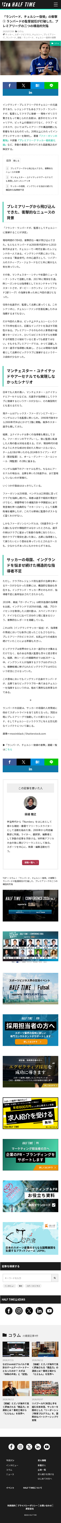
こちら (8, 749)
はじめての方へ (45, 1478)
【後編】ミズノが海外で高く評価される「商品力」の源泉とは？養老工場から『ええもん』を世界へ (45, 1369)
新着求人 (42, 1465)
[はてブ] (37, 85)
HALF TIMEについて (32, 1487)
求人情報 (42, 1460)
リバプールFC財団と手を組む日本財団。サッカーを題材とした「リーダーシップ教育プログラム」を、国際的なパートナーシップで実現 (45, 1412)
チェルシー (37, 34)
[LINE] (51, 85)
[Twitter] (23, 85)
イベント (10, 1487)
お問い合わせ (46, 1505)
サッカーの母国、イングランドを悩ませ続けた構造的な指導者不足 (29, 188)
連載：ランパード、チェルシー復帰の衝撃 (36, 37)
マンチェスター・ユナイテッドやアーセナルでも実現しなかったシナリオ (29, 179)
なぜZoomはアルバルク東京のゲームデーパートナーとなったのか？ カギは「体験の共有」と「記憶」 (16, 1369)
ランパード (11, 37)
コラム (21, 31)
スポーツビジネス (23, 34)
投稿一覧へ (30, 862)
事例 (20, 1286)
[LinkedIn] (30, 92)
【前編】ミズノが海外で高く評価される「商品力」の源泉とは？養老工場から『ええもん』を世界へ (16, 1408)
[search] (55, 1278)
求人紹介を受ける (46, 1474)
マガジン (10, 1460)
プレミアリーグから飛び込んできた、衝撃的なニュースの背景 (29, 170)
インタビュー (9, 1286)
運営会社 (30, 1508)
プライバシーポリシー (27, 1505)
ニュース (10, 1474)
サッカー (9, 34)
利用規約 (11, 1505)
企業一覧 (42, 1469)
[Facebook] (10, 85)
